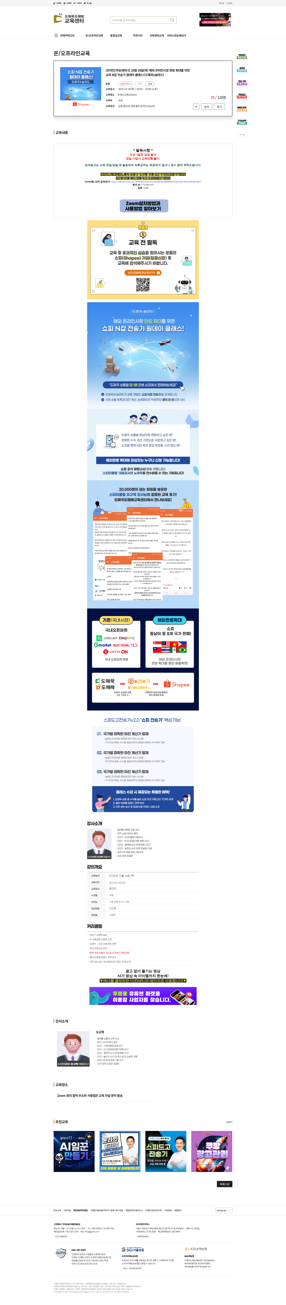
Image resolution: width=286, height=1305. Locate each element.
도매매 (68, 3)
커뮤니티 (138, 35)
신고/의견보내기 (61, 1236)
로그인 (221, 3)
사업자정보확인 (143, 1236)
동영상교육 (116, 35)
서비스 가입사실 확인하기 (132, 1268)
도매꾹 (58, 3)
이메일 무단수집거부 (153, 1210)
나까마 (79, 3)
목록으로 (224, 1184)
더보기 (229, 1122)
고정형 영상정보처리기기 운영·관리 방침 (106, 1210)
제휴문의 (177, 1210)
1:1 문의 (229, 3)
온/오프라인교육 (94, 35)
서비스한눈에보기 (176, 35)
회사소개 (57, 1210)
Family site (221, 1210)
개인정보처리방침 (80, 1210)
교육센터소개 (157, 35)
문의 (206, 107)
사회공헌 (168, 1210)
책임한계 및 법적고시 (134, 1210)
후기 (219, 107)
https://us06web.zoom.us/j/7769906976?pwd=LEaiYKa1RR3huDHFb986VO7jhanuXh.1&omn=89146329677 (157, 182)
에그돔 (89, 3)
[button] (230, 19)
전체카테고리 (67, 35)
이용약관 (67, 1210)
